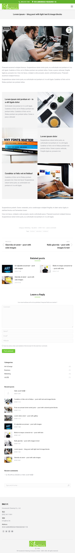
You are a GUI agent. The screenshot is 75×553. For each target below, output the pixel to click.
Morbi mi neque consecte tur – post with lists (62, 267)
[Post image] (7, 269)
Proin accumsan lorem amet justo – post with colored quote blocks (36, 407)
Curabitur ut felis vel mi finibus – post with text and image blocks (35, 399)
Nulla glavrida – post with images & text (26, 441)
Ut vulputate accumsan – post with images (25, 267)
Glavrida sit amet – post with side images (24, 278)
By (34, 228)
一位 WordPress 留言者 (12, 475)
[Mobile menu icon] (72, 6)
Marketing (6, 28)
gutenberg (38, 231)
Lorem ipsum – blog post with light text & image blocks (32, 449)
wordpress (45, 231)
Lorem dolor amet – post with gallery (26, 416)
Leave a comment (51, 228)
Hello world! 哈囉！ (20, 391)
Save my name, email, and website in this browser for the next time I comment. (25, 346)
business (32, 231)
